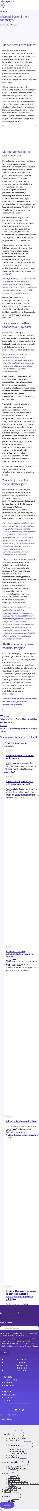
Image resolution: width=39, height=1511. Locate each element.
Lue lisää (11, 764)
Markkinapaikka (10, 1380)
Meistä (7, 1400)
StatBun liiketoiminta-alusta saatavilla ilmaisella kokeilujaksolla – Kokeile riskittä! (21, 1295)
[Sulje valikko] (0, 1426)
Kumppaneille (21, 1365)
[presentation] (21, 745)
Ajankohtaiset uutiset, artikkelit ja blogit (23, 1484)
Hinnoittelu (8, 1382)
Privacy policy (6, 1419)
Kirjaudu (7, 1508)
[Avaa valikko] (2, 5)
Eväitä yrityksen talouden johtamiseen (20, 757)
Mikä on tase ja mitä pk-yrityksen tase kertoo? (19, 783)
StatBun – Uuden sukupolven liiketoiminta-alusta (19, 729)
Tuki (6, 1473)
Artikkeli (3, 11)
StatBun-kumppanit (18, 1468)
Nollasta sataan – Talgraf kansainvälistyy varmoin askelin (18, 719)
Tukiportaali (21, 1370)
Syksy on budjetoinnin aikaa (21, 1121)
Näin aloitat (21, 1368)
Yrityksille (21, 1362)
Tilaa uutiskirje (10, 1394)
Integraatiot (9, 1385)
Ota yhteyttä (9, 1397)
